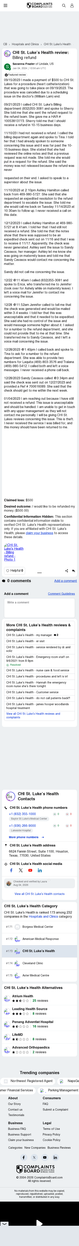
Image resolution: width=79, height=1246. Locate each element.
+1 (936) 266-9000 (22, 826)
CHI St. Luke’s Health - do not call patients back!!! (38, 698)
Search (64, 5)
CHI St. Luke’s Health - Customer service (32, 692)
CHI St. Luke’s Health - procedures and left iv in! (37, 676)
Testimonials (16, 1115)
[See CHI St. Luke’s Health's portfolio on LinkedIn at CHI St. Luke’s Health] (39, 870)
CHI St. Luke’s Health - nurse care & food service (37, 670)
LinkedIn (55, 1157)
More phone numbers (24, 837)
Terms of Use (51, 1129)
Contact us (15, 1110)
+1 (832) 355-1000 (22, 814)
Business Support (19, 1135)
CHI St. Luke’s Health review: (41, 53)
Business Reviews (59, 1148)
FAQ (45, 1104)
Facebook (23, 1157)
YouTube (44, 1157)
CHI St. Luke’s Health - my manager (32, 635)
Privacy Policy (51, 1135)
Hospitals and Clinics (43, 916)
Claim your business (21, 1140)
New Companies (35, 1148)
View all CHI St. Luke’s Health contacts (40, 894)
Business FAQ (17, 1129)
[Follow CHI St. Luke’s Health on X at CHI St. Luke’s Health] (20, 870)
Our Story (14, 1104)
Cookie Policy (51, 1140)
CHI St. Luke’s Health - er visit (25, 641)
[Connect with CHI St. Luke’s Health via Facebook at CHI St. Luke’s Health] (11, 870)
